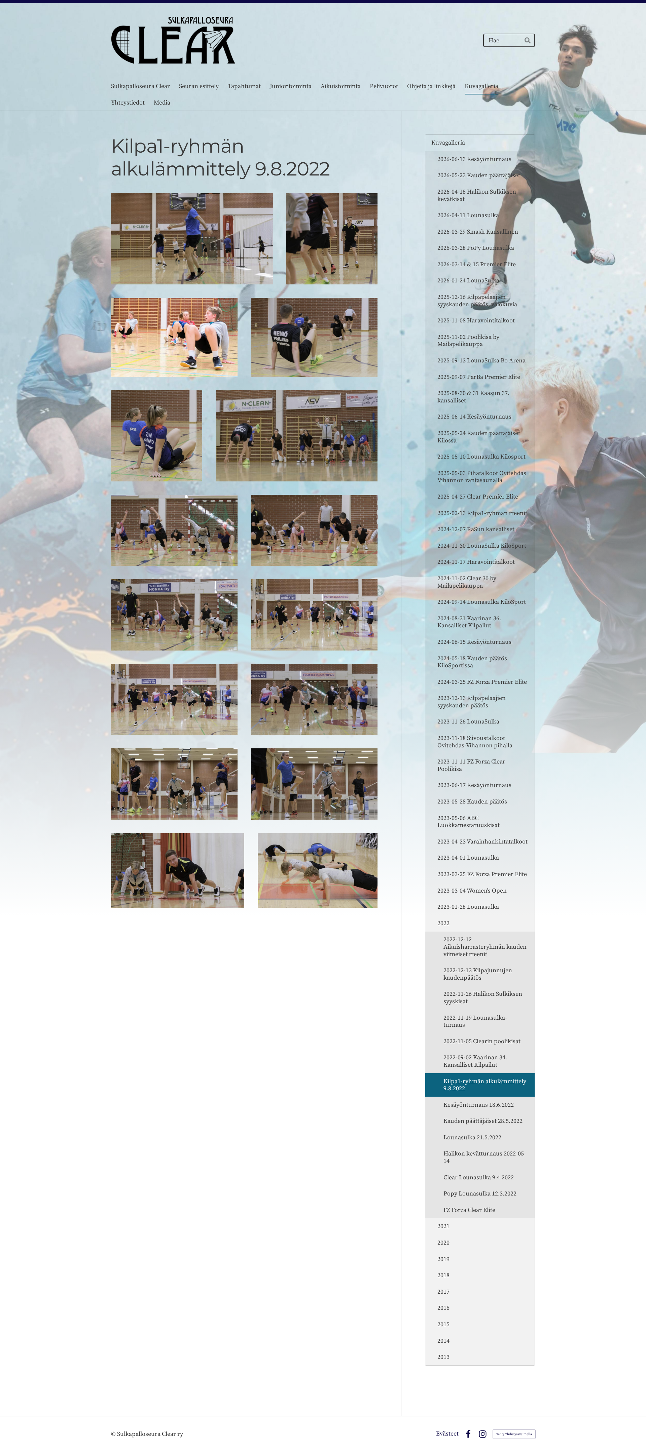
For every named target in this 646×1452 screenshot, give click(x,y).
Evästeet (447, 1434)
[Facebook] (468, 1434)
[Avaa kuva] (192, 238)
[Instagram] (482, 1434)
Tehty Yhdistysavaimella (514, 1434)
